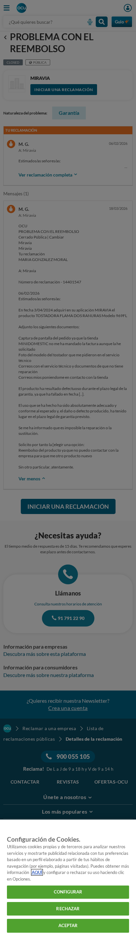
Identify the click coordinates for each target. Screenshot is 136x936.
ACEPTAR (68, 925)
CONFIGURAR (68, 891)
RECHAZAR (68, 908)
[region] (68, 878)
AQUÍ (37, 872)
